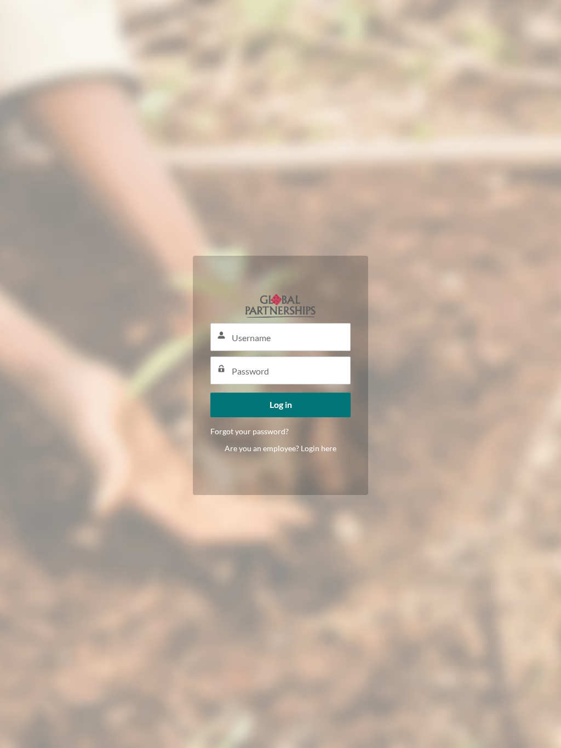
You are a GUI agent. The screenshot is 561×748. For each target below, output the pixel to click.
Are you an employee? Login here (280, 448)
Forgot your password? (249, 431)
